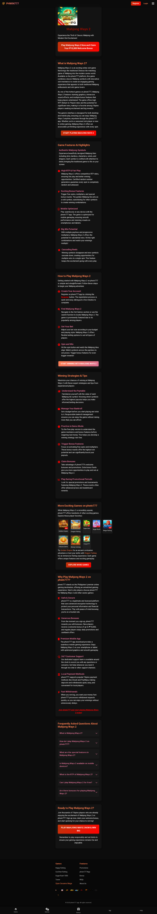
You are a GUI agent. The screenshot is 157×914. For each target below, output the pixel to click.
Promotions (84, 868)
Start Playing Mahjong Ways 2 (78, 133)
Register (136, 3)
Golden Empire (66, 550)
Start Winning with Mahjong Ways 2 (78, 364)
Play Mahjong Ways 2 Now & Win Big (78, 829)
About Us (83, 883)
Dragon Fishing (90, 553)
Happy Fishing (61, 868)
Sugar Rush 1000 (62, 876)
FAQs (81, 880)
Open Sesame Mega (64, 883)
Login (146, 3)
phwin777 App (85, 872)
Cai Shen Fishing (61, 872)
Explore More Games (78, 565)
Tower (58, 880)
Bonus (82, 876)
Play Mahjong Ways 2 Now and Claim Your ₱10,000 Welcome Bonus (78, 46)
